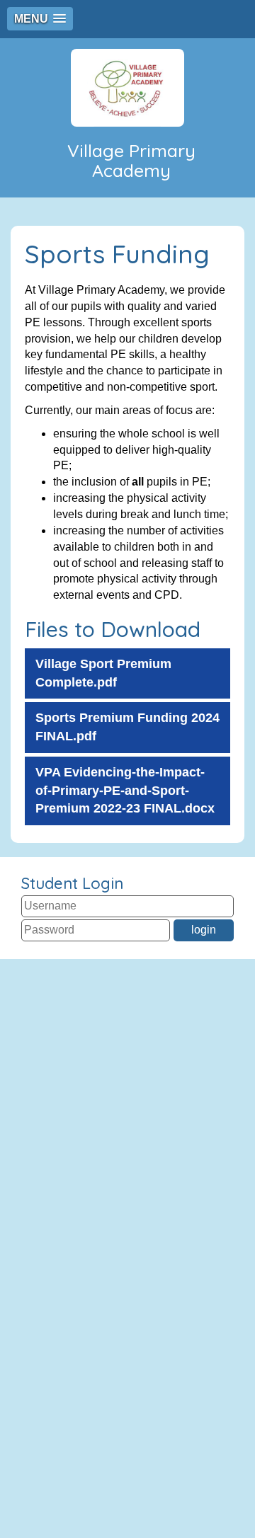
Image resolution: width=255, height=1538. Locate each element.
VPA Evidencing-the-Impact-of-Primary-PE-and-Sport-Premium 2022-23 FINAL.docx (125, 790)
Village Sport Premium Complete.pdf (103, 673)
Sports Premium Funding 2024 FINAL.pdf (127, 727)
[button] (40, 18)
